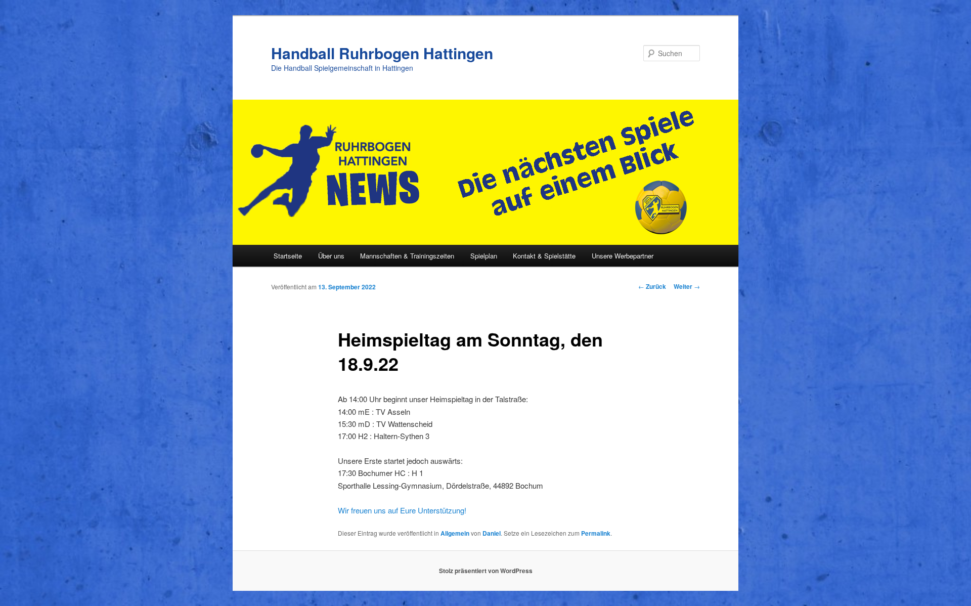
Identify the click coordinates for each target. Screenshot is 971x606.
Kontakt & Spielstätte (544, 256)
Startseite (288, 256)
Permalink (595, 533)
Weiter (687, 286)
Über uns (331, 256)
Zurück (652, 286)
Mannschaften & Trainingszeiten (407, 256)
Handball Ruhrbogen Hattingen (382, 53)
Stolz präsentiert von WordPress (486, 570)
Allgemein (454, 533)
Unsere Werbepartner (622, 256)
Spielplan (483, 256)
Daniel (491, 533)
